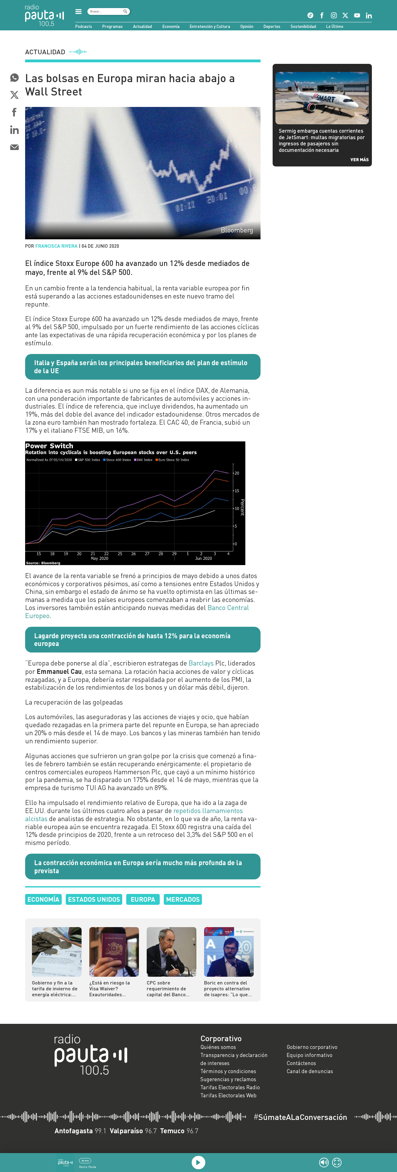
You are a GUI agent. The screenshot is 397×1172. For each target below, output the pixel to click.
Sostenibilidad (303, 26)
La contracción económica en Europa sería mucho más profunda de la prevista (138, 866)
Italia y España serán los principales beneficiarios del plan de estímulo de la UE (141, 366)
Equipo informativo (309, 1055)
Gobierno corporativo (312, 1047)
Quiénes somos (218, 1047)
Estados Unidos (94, 899)
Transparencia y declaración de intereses (234, 1059)
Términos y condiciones (228, 1071)
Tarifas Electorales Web (228, 1095)
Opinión (246, 26)
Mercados (183, 899)
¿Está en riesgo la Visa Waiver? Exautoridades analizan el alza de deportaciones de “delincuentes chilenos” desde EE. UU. (111, 988)
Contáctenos (301, 1063)
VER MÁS (359, 159)
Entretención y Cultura (210, 26)
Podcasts (83, 26)
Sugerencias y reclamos (228, 1079)
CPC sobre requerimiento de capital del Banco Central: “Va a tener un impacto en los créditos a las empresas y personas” (169, 988)
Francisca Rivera (56, 246)
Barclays (201, 663)
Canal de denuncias (310, 1071)
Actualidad (142, 26)
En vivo (85, 1160)
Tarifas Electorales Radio (230, 1087)
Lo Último (334, 26)
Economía (171, 26)
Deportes (272, 26)
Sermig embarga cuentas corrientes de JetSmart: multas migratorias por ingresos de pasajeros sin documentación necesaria (322, 140)
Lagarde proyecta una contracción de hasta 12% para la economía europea (132, 639)
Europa (143, 899)
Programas (112, 26)
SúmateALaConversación (300, 1117)
